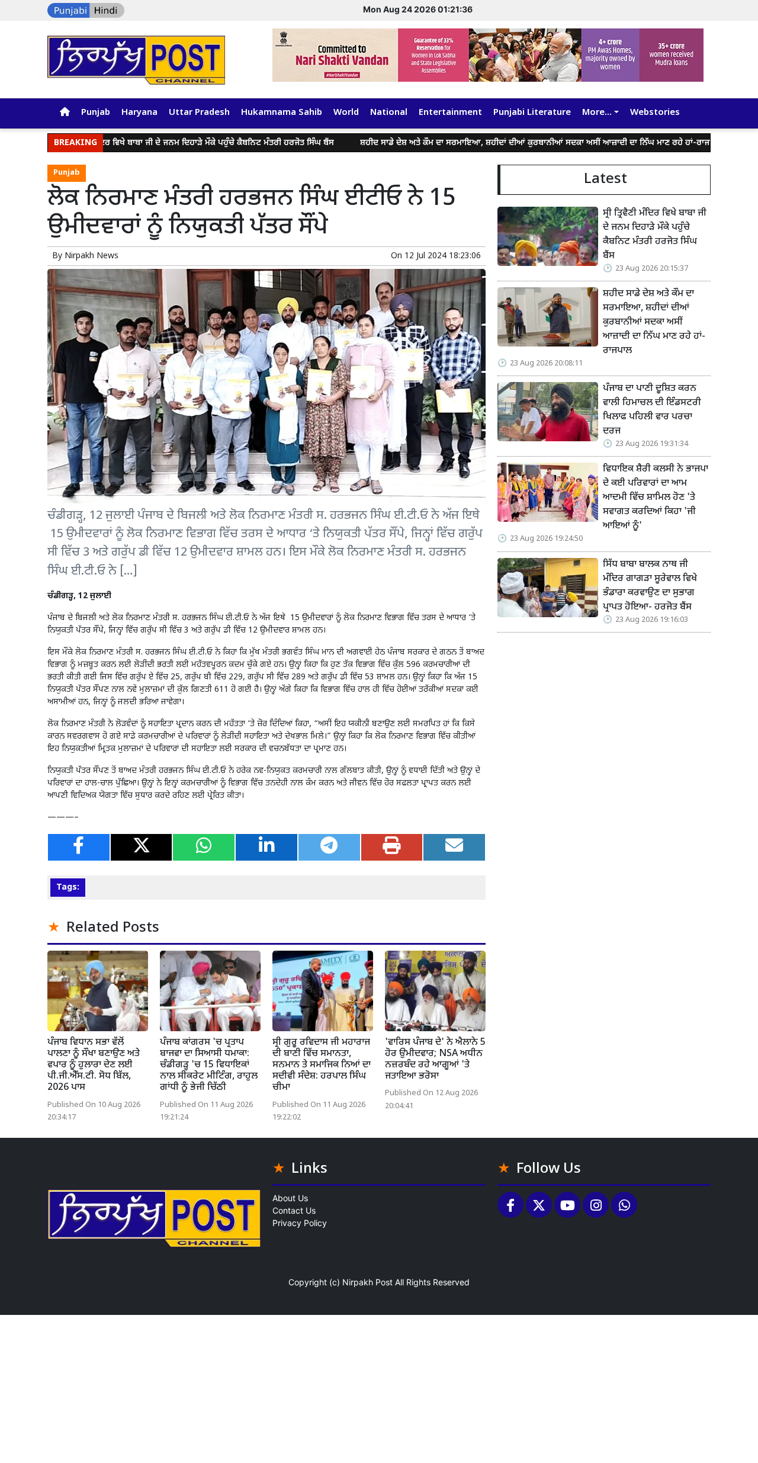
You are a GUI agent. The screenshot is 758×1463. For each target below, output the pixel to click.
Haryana (139, 112)
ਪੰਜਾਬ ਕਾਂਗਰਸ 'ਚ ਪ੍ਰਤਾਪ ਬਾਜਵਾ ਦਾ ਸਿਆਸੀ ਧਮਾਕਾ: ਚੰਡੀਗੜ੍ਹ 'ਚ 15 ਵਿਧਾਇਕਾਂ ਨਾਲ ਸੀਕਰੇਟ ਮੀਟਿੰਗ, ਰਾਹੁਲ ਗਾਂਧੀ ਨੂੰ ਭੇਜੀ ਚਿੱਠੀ (209, 1066)
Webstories (655, 112)
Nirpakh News (91, 256)
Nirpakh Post (367, 1282)
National (388, 112)
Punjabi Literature (532, 112)
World (346, 112)
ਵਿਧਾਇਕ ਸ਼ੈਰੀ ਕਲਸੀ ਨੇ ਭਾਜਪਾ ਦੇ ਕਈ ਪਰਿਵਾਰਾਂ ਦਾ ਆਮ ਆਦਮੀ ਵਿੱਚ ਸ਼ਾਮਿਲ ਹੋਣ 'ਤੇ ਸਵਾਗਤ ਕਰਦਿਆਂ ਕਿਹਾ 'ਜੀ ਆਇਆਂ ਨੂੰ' (655, 497)
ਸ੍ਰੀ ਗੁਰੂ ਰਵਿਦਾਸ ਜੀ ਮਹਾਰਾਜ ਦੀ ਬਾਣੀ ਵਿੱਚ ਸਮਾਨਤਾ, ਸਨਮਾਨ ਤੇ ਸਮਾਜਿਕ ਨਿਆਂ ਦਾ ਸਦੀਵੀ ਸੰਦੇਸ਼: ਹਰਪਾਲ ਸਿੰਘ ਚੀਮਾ (321, 1066)
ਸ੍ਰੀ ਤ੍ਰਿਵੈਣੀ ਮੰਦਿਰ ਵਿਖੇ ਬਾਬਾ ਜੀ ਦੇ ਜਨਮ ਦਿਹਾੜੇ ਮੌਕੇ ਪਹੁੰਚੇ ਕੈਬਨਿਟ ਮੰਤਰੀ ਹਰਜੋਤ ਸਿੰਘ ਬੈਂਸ (155, 143)
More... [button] (597, 112)
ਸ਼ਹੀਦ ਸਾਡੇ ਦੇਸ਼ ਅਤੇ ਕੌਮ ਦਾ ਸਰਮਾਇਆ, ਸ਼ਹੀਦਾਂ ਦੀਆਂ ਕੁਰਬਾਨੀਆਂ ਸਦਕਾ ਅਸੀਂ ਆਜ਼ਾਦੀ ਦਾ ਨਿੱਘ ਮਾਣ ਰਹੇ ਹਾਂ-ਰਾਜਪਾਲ (500, 143)
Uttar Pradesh (199, 112)
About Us (290, 1198)
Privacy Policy (299, 1223)
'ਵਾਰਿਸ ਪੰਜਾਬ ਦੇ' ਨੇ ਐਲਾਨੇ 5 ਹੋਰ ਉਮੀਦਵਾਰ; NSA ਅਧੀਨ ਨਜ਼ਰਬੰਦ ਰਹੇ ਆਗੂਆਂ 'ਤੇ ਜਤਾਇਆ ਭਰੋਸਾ (435, 1060)
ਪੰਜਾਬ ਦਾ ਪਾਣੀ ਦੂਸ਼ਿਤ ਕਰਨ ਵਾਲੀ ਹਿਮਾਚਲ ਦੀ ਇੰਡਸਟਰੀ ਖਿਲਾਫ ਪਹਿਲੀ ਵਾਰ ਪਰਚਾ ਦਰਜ (652, 410)
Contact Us (294, 1210)
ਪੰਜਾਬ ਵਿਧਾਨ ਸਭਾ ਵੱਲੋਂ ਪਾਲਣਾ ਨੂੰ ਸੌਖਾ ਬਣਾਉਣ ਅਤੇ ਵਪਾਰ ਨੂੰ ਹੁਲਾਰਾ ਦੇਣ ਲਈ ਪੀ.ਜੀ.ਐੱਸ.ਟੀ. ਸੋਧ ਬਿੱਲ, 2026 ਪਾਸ (93, 1066)
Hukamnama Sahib (281, 112)
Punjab (95, 112)
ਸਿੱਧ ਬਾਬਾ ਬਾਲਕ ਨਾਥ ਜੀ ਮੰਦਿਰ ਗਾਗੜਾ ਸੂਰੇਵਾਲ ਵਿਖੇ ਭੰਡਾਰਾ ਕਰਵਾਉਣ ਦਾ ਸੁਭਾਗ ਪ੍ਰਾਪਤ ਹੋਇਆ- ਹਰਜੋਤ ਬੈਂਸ (650, 586)
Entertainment (450, 112)
